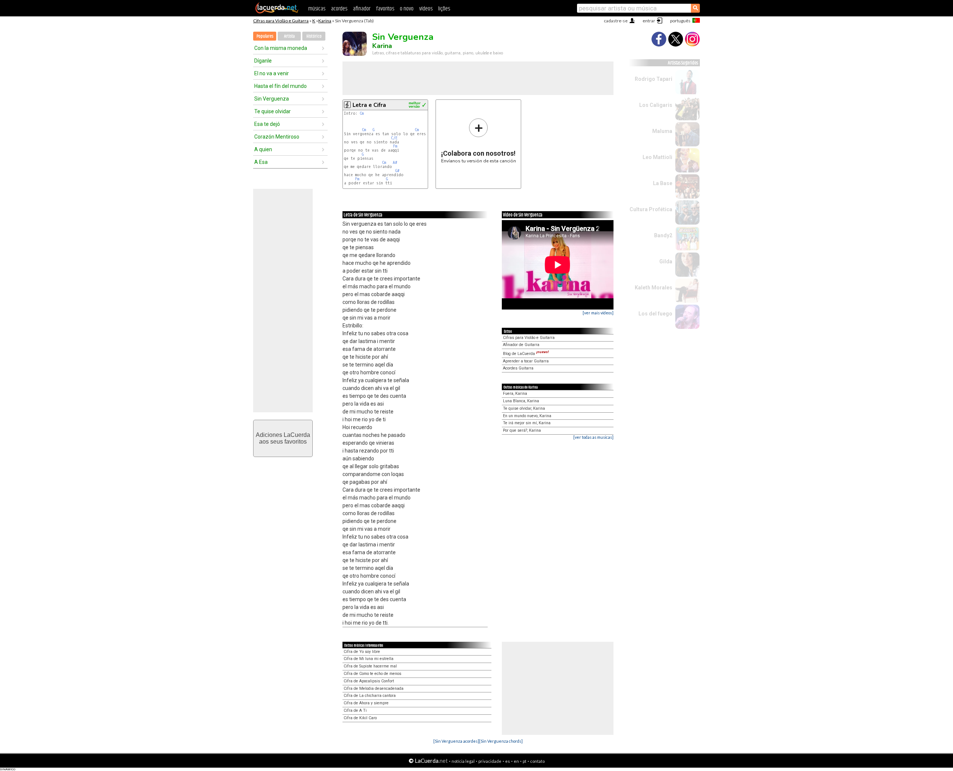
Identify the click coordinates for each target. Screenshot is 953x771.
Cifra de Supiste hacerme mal (370, 666)
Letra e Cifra (369, 105)
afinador (361, 8)
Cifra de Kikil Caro (360, 718)
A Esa (261, 162)
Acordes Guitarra (518, 368)
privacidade (489, 761)
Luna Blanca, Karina (521, 401)
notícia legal (463, 761)
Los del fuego (655, 314)
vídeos (426, 8)
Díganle (263, 61)
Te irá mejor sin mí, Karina (527, 423)
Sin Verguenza (271, 99)
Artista (289, 36)
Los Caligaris (655, 105)
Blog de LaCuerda (526, 353)
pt (524, 761)
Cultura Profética (651, 209)
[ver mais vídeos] (598, 312)
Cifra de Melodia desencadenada (374, 688)
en (516, 761)
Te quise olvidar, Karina (524, 408)
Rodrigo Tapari (653, 79)
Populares (264, 36)
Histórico (314, 36)
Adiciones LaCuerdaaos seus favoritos (283, 438)
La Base (662, 183)
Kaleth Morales (653, 288)
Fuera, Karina (515, 393)
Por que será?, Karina (522, 430)
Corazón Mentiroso (276, 137)
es (507, 761)
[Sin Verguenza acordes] (456, 741)
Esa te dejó (267, 124)
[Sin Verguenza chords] (501, 741)
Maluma (662, 131)
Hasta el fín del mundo (280, 86)
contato (537, 761)
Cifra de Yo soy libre (362, 651)
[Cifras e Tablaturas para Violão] (277, 12)
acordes (339, 8)
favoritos (385, 8)
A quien (263, 149)
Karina (324, 20)
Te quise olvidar (272, 111)
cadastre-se (616, 20)
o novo (407, 8)
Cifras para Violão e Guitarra (281, 20)
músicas (316, 8)
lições (444, 8)
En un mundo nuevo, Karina (527, 415)
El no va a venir (271, 73)
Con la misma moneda (280, 48)
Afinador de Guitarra (521, 344)
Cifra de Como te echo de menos (372, 673)
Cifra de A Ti (355, 710)
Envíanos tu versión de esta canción (478, 140)
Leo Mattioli (657, 157)
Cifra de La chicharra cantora (370, 695)
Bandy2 (663, 235)
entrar (649, 20)
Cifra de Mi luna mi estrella (368, 658)
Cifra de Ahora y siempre (366, 703)
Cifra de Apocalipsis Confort (369, 681)
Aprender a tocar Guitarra (526, 361)
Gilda (665, 261)
